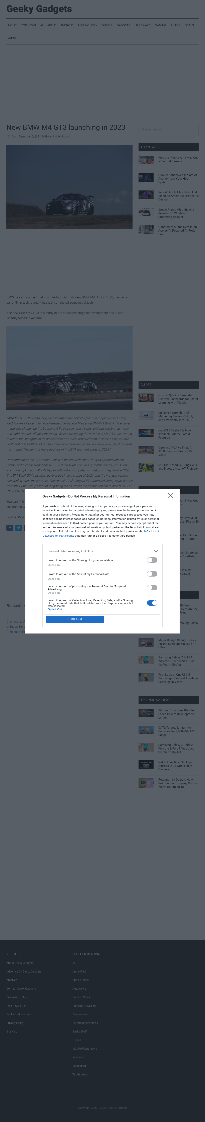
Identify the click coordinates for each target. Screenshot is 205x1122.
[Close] (172, 496)
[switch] (152, 560)
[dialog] (102, 561)
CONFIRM (74, 619)
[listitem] (102, 551)
